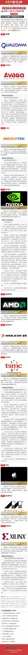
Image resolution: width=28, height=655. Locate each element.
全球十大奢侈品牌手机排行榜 (10, 626)
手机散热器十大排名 (8, 634)
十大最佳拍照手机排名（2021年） (12, 613)
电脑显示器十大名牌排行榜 (10, 618)
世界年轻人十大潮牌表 (8, 641)
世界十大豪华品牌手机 (8, 639)
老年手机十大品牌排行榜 (9, 623)
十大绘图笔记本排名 (8, 631)
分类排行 (22, 8)
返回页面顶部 (10, 648)
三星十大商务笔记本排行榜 (10, 616)
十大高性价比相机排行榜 (9, 628)
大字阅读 (14, 14)
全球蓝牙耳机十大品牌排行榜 (10, 621)
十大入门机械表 (6, 636)
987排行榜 (6, 8)
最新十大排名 (14, 8)
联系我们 (18, 648)
